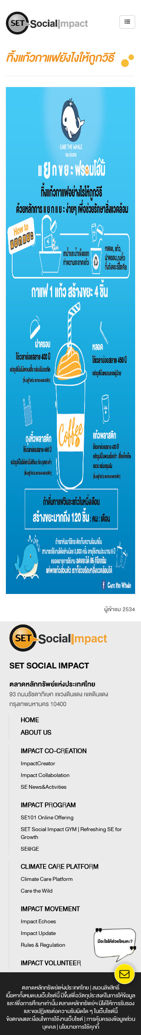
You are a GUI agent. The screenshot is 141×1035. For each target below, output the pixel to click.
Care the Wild (36, 890)
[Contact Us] (124, 973)
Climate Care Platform (47, 879)
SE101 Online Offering (47, 817)
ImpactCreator (38, 763)
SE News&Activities (44, 787)
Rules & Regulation (43, 945)
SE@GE (30, 848)
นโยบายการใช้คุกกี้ (79, 1026)
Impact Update (38, 933)
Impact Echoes (38, 921)
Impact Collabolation (45, 775)
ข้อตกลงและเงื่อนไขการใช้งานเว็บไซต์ (44, 1019)
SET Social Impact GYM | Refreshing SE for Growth (71, 833)
